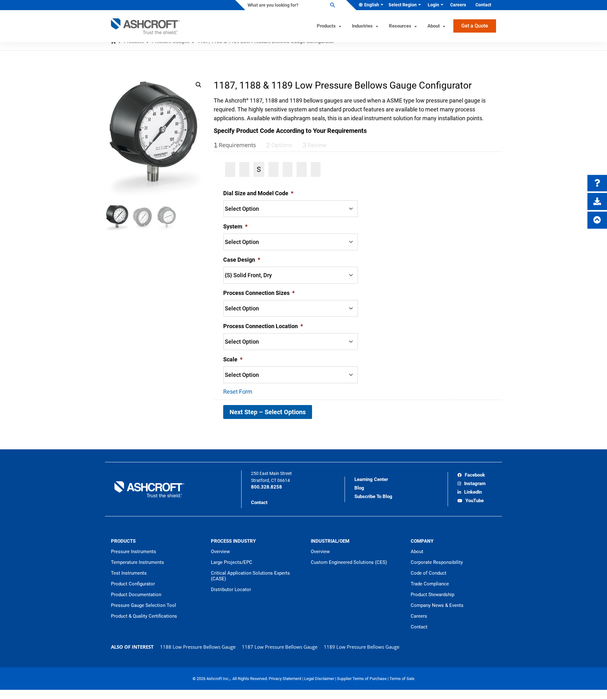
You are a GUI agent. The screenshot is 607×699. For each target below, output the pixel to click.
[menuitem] (370, 5)
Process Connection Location (263, 326)
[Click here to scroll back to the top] (597, 219)
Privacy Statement (285, 678)
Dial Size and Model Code (258, 193)
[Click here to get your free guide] (597, 201)
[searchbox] (290, 5)
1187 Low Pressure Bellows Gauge (279, 647)
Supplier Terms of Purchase (362, 678)
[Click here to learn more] (597, 183)
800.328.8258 (266, 487)
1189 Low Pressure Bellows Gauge (361, 647)
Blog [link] (359, 488)
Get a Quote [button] (474, 26)
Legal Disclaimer (319, 678)
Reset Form (237, 391)
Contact (259, 502)
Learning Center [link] (371, 479)
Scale (232, 359)
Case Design (241, 259)
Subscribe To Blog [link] (373, 496)
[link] (471, 475)
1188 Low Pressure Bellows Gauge (198, 647)
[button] (198, 84)
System (235, 226)
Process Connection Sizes (259, 293)
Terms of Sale (401, 678)
